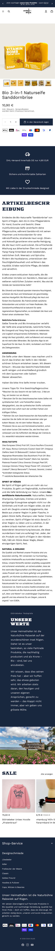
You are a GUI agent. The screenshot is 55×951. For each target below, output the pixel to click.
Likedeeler (7, 860)
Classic (5, 873)
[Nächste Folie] (52, 4)
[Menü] (3, 11)
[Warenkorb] (52, 11)
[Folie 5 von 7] (34, 83)
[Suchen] (9, 11)
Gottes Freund (8, 878)
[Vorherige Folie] (3, 4)
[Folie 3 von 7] (20, 83)
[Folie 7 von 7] (48, 83)
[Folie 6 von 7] (41, 83)
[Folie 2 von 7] (14, 83)
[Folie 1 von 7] (7, 83)
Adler (4, 864)
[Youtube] (32, 944)
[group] (27, 51)
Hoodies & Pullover (10, 883)
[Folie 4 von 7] (27, 83)
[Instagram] (27, 944)
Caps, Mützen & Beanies (13, 887)
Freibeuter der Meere (12, 869)
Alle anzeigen (47, 774)
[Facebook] (22, 944)
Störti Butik (30, 939)
